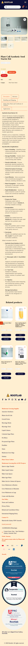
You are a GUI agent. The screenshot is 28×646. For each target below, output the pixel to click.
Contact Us (5, 517)
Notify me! (6, 339)
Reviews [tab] (15, 96)
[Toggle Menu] (25, 2)
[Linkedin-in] (5, 399)
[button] (24, 19)
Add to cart (12, 72)
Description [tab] (6, 96)
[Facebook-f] (2, 399)
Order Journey (6, 536)
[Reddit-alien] (18, 399)
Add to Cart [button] (20, 373)
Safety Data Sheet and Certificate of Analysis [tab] (13, 104)
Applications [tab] (6, 109)
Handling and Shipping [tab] (9, 100)
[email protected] (6, 524)
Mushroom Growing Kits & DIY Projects (14, 463)
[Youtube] (22, 399)
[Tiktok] (25, 399)
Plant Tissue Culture (13, 82)
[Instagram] (12, 399)
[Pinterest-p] (9, 399)
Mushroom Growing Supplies (10, 408)
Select (6, 335)
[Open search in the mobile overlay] (12, 7)
